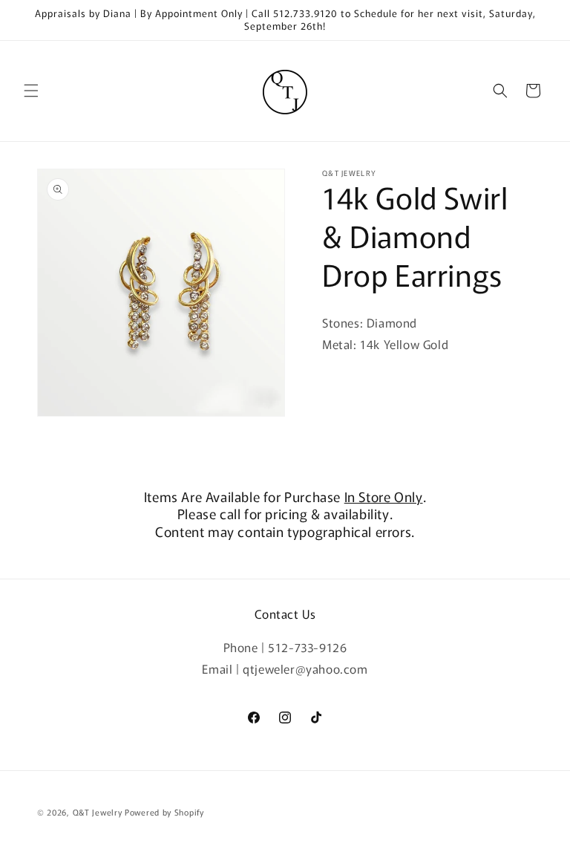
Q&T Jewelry (97, 812)
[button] (31, 90)
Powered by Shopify (164, 812)
